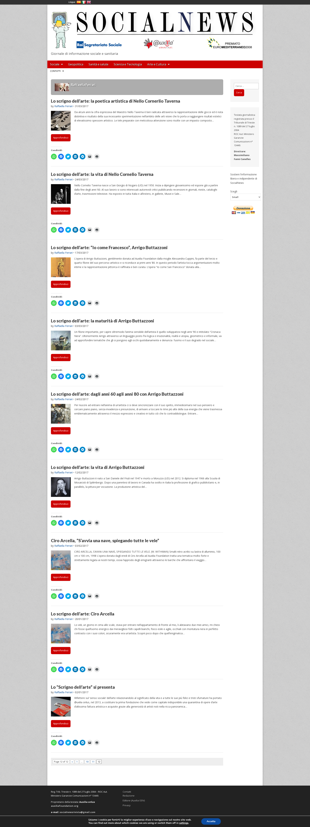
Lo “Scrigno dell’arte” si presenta (83, 687)
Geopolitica (75, 64)
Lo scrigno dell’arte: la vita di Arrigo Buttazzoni (97, 467)
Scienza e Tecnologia (128, 64)
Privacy (127, 805)
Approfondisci (60, 137)
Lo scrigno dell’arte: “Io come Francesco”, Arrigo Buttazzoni (109, 247)
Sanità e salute (98, 64)
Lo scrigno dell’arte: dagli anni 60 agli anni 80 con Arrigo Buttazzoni (117, 394)
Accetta (211, 821)
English (89, 2)
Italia (84, 2)
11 (93, 761)
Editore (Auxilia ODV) (134, 800)
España (79, 2)
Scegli (233, 191)
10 (87, 761)
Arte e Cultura (156, 64)
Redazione (129, 795)
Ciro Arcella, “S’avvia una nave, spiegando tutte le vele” (105, 540)
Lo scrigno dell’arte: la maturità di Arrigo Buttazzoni (102, 320)
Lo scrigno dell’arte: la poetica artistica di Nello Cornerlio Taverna (115, 101)
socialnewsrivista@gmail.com (77, 812)
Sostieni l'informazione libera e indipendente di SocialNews (243, 178)
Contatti (55, 71)
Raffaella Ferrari (63, 106)
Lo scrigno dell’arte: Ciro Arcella (82, 613)
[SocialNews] (155, 27)
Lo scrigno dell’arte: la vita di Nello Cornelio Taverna (102, 174)
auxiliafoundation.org (64, 805)
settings (183, 823)
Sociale (54, 64)
